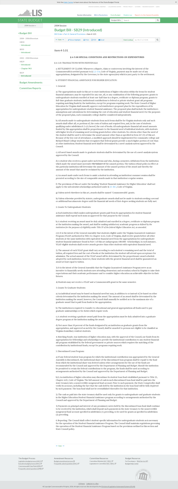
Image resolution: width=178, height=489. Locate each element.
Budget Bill (115, 20)
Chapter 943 (26, 68)
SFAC (109, 461)
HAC (105, 461)
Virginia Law (127, 15)
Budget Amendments (30, 82)
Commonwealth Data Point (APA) (29, 466)
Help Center (68, 2)
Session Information (84, 15)
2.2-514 (96, 71)
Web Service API (142, 461)
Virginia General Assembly (97, 6)
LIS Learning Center (114, 6)
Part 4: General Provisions (74, 34)
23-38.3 (113, 186)
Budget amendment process (63, 461)
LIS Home (81, 484)
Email (102, 40)
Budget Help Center (132, 464)
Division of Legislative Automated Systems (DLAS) (118, 487)
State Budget (115, 15)
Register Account (148, 6)
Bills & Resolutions (101, 15)
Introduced (25, 45)
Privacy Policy (128, 6)
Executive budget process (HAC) (29, 464)
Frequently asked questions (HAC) (65, 464)
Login (157, 6)
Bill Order (58, 34)
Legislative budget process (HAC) (29, 461)
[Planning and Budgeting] (56, 40)
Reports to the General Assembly (147, 15)
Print (87, 40)
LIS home (137, 6)
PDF (94, 40)
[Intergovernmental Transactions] (63, 40)
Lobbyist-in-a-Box (92, 484)
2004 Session (29, 25)
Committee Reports (30, 88)
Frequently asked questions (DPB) (30, 469)
